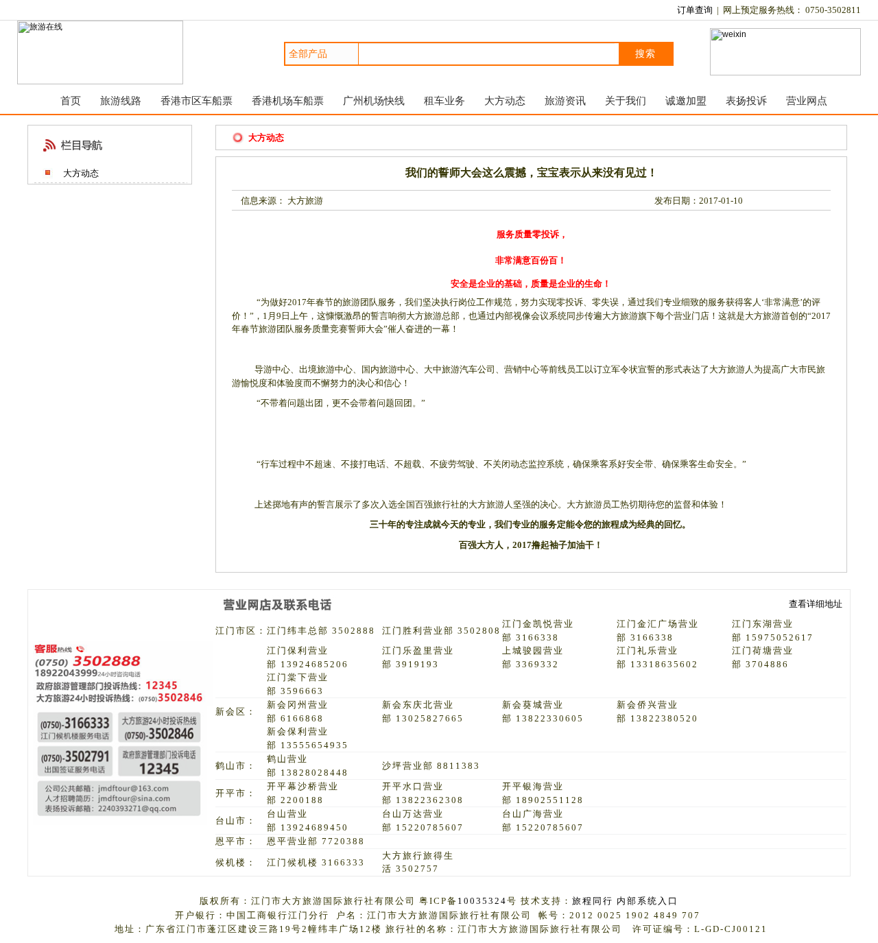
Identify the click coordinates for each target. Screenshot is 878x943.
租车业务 (444, 100)
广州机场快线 (374, 100)
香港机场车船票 (288, 100)
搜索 (645, 53)
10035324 (482, 901)
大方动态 (504, 100)
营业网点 (806, 100)
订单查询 (695, 10)
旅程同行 (592, 901)
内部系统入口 (647, 901)
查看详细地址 (815, 604)
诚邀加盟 (686, 100)
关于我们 (625, 100)
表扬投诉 (746, 100)
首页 (70, 100)
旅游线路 (120, 100)
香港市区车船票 (197, 100)
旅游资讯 (565, 100)
